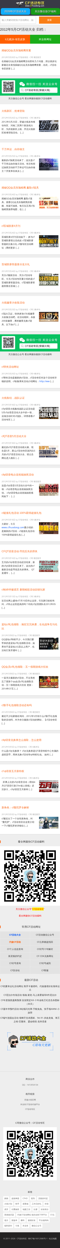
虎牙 (6, 1209)
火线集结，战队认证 (13, 398)
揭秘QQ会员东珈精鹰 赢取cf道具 (20, 187)
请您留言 (37, 57)
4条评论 (36, 232)
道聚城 (25, 1203)
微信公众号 (36, 1225)
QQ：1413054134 (30, 1084)
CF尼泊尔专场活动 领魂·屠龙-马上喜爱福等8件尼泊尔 (30, 994)
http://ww (44, 381)
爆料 (22, 1220)
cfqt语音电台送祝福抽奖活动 (18, 474)
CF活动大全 (15, 934)
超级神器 (15, 1198)
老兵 (6, 1220)
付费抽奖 (15, 1209)
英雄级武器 (9, 1214)
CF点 (52, 1214)
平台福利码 (43, 1220)
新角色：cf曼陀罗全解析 (15, 807)
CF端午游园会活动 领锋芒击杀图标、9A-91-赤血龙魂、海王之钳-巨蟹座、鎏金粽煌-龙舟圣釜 (30, 1019)
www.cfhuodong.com (13, 527)
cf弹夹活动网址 (10, 366)
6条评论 (36, 519)
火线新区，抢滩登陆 (13, 111)
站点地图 (53, 1238)
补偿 (46, 1203)
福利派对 (8, 1225)
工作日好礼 (36, 1203)
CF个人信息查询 (15, 949)
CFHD (25, 1198)
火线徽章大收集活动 (13, 302)
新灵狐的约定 (15, 956)
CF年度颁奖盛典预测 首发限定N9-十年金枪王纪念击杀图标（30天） (30, 1002)
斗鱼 (17, 1225)
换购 (6, 1198)
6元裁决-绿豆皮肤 (15, 39)
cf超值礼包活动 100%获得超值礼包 (21, 513)
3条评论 (36, 117)
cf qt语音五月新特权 (13, 771)
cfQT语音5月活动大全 (14, 436)
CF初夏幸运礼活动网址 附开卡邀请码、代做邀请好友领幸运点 (30, 988)
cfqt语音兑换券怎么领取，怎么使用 (21, 740)
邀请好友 (32, 1220)
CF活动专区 (30, 4)
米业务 (25, 1225)
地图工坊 (26, 1209)
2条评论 (36, 156)
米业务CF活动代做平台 (30, 1104)
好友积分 (44, 1209)
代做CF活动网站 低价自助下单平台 (32, 1214)
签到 (33, 1198)
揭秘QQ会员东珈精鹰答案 (16, 50)
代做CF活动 (15, 941)
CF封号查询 (15, 963)
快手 (17, 1203)
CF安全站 (15, 970)
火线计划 (8, 1203)
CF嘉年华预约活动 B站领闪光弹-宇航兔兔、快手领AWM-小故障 (30, 1010)
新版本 (14, 1220)
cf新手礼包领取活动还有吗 (17, 705)
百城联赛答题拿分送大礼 (16, 264)
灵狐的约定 (43, 1198)
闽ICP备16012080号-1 (38, 1238)
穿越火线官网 (30, 1099)
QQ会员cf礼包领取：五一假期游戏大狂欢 (25, 666)
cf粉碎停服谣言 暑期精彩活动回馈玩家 (23, 589)
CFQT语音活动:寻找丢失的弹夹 (19, 551)
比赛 (35, 1209)
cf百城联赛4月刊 (11, 226)
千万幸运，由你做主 (13, 149)
